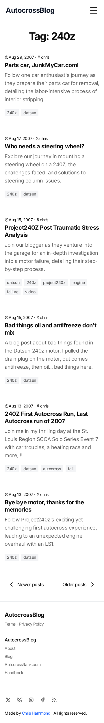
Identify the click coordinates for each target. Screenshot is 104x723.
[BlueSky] (19, 700)
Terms (10, 623)
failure (12, 291)
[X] (8, 700)
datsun (29, 112)
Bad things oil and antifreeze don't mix (50, 329)
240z (11, 112)
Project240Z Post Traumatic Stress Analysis (52, 231)
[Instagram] (31, 700)
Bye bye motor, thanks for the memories (44, 506)
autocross (52, 468)
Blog (8, 656)
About (10, 648)
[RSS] (54, 700)
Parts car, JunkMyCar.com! (42, 65)
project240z (54, 282)
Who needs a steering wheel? (44, 146)
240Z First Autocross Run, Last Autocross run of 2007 (46, 417)
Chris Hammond (36, 713)
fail (70, 468)
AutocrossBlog (24, 614)
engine (79, 282)
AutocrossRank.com (22, 664)
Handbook (14, 672)
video (30, 291)
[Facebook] (43, 700)
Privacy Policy (31, 623)
